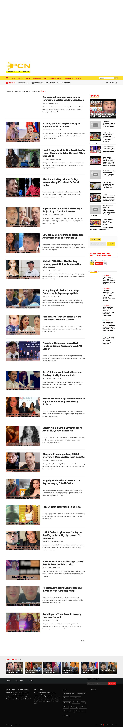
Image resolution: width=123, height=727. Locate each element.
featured (67, 703)
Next (83, 641)
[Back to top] (118, 722)
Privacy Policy (19, 680)
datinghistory (75, 698)
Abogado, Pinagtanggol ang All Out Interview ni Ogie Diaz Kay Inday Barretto (63, 455)
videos (66, 715)
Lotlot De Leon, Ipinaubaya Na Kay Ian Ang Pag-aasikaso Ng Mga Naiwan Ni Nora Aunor (62, 535)
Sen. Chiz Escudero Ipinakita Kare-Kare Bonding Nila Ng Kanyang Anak (61, 373)
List (45, 78)
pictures (82, 707)
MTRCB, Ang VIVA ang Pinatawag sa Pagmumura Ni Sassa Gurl (61, 125)
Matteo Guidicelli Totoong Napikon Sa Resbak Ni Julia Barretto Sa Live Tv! (109, 150)
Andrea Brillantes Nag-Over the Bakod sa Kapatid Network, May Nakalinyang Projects (63, 402)
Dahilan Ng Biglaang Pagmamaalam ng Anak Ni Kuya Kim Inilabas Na (62, 429)
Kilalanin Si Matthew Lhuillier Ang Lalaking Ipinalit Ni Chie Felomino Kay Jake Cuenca (61, 264)
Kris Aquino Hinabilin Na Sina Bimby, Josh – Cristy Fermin (109, 185)
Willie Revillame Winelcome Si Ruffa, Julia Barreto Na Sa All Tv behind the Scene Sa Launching (102, 138)
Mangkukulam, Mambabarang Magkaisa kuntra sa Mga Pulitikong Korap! (62, 589)
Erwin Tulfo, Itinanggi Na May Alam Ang (14, 671)
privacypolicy (68, 711)
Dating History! (50, 83)
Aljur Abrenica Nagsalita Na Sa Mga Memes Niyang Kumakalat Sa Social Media (60, 182)
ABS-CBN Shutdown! (63, 83)
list (83, 703)
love (65, 707)
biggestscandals (69, 694)
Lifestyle (37, 78)
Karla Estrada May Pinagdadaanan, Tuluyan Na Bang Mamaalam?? (109, 173)
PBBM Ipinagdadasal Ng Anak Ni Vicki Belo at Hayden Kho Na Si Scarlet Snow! (109, 197)
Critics (78, 78)
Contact (30, 680)
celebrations (81, 694)
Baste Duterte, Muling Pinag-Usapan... (68, 671)
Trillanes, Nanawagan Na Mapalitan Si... (33, 671)
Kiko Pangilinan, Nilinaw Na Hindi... (50, 671)
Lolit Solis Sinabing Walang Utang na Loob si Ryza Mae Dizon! (109, 124)
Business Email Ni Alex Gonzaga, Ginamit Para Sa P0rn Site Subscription (63, 563)
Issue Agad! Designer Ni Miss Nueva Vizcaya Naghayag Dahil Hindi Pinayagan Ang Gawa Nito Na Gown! (102, 162)
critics (66, 698)
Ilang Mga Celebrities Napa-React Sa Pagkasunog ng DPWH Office (61, 482)
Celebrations (55, 78)
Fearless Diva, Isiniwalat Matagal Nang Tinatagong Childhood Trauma (61, 318)
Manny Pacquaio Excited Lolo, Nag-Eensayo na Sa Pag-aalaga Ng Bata (60, 292)
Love (28, 78)
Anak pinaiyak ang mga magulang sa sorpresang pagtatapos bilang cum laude (63, 98)
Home (12, 78)
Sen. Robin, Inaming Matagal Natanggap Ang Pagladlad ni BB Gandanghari (62, 236)
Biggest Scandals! (37, 83)
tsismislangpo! (80, 711)
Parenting (68, 78)
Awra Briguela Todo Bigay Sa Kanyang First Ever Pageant (61, 615)
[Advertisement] (18, 30)
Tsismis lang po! (23, 83)
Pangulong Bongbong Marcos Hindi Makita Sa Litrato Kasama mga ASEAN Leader (62, 346)
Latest (20, 78)
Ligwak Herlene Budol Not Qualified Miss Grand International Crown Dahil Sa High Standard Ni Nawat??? (101, 224)
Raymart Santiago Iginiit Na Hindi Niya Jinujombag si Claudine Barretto (62, 210)
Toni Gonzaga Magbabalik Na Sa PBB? (61, 507)
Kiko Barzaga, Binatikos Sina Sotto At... (108, 671)
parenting (74, 707)
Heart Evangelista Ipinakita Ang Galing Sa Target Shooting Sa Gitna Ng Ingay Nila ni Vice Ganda (63, 153)
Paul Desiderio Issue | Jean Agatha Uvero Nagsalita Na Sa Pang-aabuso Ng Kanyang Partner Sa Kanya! (102, 210)
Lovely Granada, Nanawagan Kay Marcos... (87, 671)
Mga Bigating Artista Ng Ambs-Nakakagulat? (102, 115)
